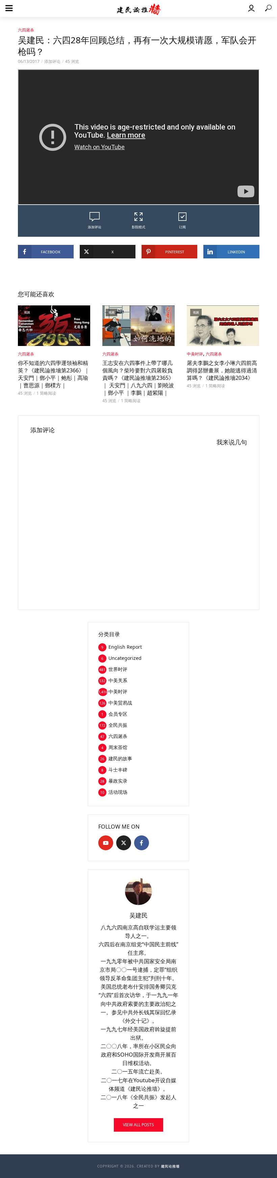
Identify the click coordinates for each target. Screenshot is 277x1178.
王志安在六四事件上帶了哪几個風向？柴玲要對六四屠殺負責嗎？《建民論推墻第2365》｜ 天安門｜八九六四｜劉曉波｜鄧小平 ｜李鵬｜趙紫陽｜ (138, 377)
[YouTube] (105, 842)
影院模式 (138, 227)
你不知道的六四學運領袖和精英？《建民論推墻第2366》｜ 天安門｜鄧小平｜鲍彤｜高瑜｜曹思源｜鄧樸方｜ (54, 374)
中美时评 (195, 354)
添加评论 (52, 61)
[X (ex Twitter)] (123, 842)
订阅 (182, 227)
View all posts (138, 1125)
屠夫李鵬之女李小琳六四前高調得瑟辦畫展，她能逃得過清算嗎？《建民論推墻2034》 (222, 370)
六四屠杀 (26, 30)
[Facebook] (141, 842)
